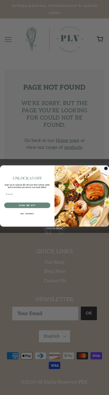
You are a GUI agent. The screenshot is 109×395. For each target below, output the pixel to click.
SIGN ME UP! (27, 205)
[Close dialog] (105, 168)
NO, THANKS (27, 214)
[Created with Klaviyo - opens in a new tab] (54, 228)
